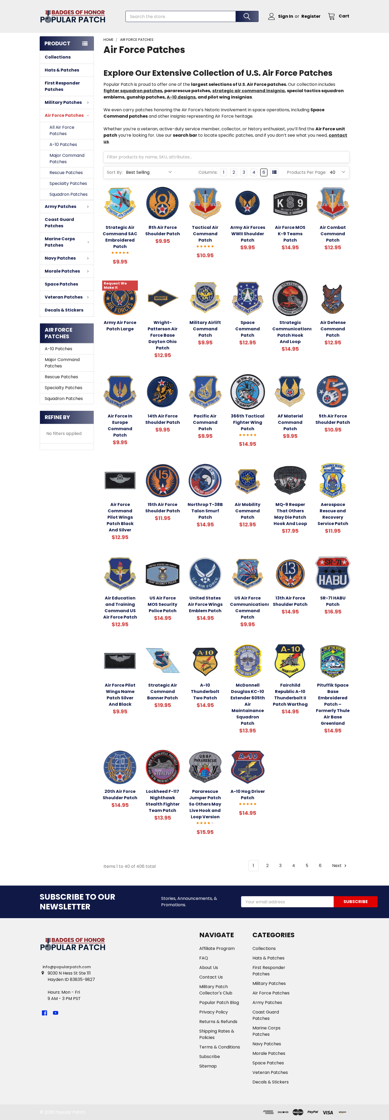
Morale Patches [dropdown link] (62, 271)
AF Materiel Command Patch (290, 422)
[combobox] (192, 16)
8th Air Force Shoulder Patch (162, 230)
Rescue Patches (66, 173)
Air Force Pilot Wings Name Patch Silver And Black (120, 694)
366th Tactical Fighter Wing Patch (247, 422)
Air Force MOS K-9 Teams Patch (290, 233)
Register (310, 16)
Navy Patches (266, 1044)
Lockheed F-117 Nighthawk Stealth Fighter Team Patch (163, 801)
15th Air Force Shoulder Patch (162, 507)
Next (337, 866)
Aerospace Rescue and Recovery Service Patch (333, 514)
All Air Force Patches (61, 130)
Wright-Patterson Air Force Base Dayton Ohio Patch (163, 335)
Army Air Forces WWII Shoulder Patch (247, 233)
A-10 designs (181, 97)
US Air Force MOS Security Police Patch (162, 604)
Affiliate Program (217, 948)
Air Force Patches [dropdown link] (64, 115)
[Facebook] (44, 1013)
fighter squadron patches (132, 91)
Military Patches (269, 983)
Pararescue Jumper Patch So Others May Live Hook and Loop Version (205, 804)
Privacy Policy (213, 1012)
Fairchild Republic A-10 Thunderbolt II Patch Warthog (290, 694)
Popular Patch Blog (219, 1002)
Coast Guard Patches (59, 222)
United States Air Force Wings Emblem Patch (205, 604)
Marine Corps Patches (266, 1031)
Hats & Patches (62, 70)
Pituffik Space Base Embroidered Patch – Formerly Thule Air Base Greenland (333, 704)
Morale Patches (268, 1053)
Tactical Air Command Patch (205, 233)
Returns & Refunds (218, 1022)
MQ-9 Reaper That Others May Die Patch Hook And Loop (290, 514)
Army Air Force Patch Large (120, 325)
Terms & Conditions (219, 1047)
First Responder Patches (62, 86)
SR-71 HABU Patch (333, 601)
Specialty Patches (68, 183)
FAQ (203, 958)
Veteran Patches (270, 1072)
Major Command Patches (66, 158)
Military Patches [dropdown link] (63, 102)
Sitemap (208, 1066)
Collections (58, 57)
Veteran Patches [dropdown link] (64, 297)
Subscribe (209, 1057)
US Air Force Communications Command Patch (250, 607)
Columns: (208, 172)
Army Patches (267, 1002)
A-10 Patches (63, 144)
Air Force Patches (271, 993)
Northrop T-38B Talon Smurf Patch (205, 510)
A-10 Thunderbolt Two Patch (205, 691)
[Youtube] (55, 1013)
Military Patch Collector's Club (215, 990)
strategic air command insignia (248, 91)
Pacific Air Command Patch (205, 422)
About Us (208, 968)
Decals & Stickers (64, 310)
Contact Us (211, 977)
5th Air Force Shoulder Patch (332, 419)
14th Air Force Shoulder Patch (162, 419)
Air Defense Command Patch (333, 328)
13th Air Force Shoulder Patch (290, 601)
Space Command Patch (247, 328)
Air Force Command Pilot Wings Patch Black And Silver (120, 517)
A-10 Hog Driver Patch (247, 794)
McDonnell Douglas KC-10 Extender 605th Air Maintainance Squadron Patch (247, 704)
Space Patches (61, 284)
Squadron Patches (68, 194)
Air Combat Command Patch (333, 233)
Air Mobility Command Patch (247, 510)
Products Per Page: (306, 172)
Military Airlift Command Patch (205, 328)
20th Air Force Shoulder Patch (120, 794)
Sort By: (115, 172)
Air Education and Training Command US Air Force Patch (120, 607)
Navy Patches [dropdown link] (60, 258)
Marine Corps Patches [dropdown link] (60, 242)
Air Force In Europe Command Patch (120, 425)
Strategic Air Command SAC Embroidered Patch (120, 237)
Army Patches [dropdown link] (60, 206)
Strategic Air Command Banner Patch (162, 691)
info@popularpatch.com (67, 967)
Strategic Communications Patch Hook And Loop (292, 332)
